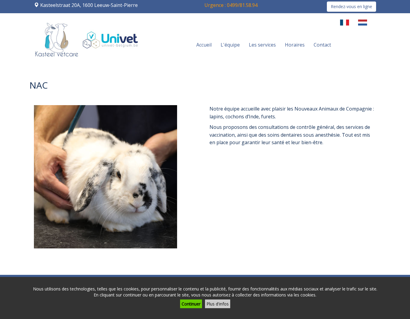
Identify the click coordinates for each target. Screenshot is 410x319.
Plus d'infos (218, 304)
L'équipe (230, 44)
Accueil (204, 44)
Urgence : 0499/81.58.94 (231, 5)
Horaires (295, 44)
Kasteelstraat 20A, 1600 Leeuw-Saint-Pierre (89, 5)
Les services (262, 44)
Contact (322, 44)
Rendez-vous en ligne (351, 6)
